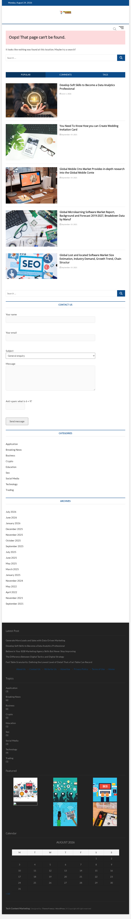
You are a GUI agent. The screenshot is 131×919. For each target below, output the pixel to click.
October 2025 (13, 540)
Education (11, 466)
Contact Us (34, 669)
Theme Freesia (48, 908)
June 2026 (11, 517)
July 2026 (11, 511)
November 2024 (14, 580)
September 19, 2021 (69, 135)
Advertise (65, 669)
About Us (21, 669)
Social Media (12, 478)
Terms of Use (98, 669)
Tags (105, 74)
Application (12, 444)
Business (10, 455)
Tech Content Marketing (18, 908)
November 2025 (14, 534)
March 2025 (12, 569)
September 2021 (14, 603)
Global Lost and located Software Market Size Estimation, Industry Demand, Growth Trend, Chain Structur (90, 258)
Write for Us (50, 669)
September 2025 (14, 546)
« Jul (8, 893)
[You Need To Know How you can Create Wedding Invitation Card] (31, 125)
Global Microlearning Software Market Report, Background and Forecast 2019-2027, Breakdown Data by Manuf (92, 215)
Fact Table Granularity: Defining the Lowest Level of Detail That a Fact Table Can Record (49, 662)
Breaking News (14, 449)
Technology (12, 484)
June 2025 (11, 557)
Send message (17, 421)
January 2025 (13, 574)
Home (111, 669)
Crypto (9, 461)
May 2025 (11, 563)
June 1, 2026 (66, 94)
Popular (25, 74)
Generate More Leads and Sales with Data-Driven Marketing (35, 640)
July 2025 (11, 552)
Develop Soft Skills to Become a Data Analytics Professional (35, 645)
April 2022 (11, 592)
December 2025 (14, 529)
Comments (65, 74)
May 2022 (11, 586)
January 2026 (13, 523)
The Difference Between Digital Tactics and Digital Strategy (35, 656)
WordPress (60, 908)
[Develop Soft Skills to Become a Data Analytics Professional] (31, 85)
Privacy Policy (81, 669)
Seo (8, 472)
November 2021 (14, 597)
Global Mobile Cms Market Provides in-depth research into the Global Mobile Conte (92, 170)
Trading (10, 489)
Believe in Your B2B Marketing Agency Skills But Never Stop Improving (41, 651)
